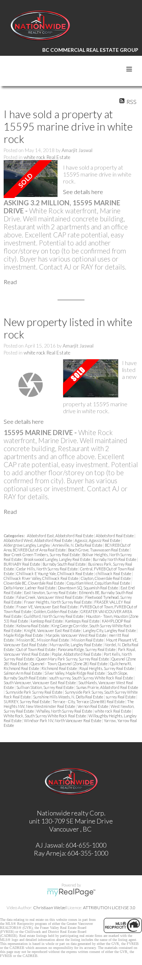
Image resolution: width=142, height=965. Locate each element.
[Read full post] (31, 179)
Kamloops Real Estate (82, 621)
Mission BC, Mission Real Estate (43, 639)
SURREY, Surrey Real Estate (27, 701)
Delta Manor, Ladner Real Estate (30, 587)
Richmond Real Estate (60, 668)
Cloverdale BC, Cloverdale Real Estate (34, 583)
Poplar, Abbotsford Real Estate (77, 654)
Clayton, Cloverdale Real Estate (106, 578)
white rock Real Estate (47, 157)
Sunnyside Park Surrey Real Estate (34, 692)
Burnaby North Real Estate (115, 559)
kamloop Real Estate (47, 621)
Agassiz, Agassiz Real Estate (98, 540)
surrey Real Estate (121, 696)
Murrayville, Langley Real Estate (76, 644)
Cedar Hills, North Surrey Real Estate (47, 568)
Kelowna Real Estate (33, 625)
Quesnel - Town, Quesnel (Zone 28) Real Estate (69, 663)
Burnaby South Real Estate (64, 564)
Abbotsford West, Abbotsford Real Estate (38, 540)
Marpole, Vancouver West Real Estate (76, 635)
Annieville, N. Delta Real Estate (77, 545)
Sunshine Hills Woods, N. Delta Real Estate (68, 696)
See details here (83, 191)
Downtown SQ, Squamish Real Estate (88, 587)
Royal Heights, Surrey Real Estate (107, 668)
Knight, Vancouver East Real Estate (52, 630)
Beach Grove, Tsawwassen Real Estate (99, 549)
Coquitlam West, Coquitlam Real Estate (99, 583)
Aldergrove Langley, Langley (27, 545)
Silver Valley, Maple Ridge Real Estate (75, 673)
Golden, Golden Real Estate (56, 611)
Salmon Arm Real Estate (23, 673)
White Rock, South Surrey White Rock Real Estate (45, 715)
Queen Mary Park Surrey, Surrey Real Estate (73, 658)
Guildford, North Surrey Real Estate (54, 616)
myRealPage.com (71, 892)
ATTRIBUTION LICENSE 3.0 (109, 907)
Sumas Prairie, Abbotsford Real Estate (107, 687)
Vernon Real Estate (93, 706)
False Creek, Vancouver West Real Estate (49, 597)
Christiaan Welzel (50, 907)
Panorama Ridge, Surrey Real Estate (87, 649)
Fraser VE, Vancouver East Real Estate (47, 606)
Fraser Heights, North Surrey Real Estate (58, 602)
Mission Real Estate (87, 639)
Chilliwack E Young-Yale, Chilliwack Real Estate (55, 573)
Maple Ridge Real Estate (24, 635)
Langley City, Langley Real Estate (110, 630)
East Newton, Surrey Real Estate (50, 592)
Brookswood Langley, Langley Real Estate (57, 559)
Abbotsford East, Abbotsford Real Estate (60, 535)
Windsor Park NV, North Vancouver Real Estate (63, 720)
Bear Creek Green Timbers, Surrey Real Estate (42, 554)
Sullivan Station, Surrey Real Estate (45, 687)
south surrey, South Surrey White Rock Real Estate (91, 677)
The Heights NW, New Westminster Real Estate (69, 704)
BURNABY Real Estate (22, 564)
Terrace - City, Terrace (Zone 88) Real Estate (88, 701)
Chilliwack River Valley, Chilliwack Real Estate (41, 578)
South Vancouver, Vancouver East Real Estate (40, 682)
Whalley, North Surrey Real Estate (64, 711)
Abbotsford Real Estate (115, 535)
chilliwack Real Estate (114, 573)
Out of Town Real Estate (36, 649)
